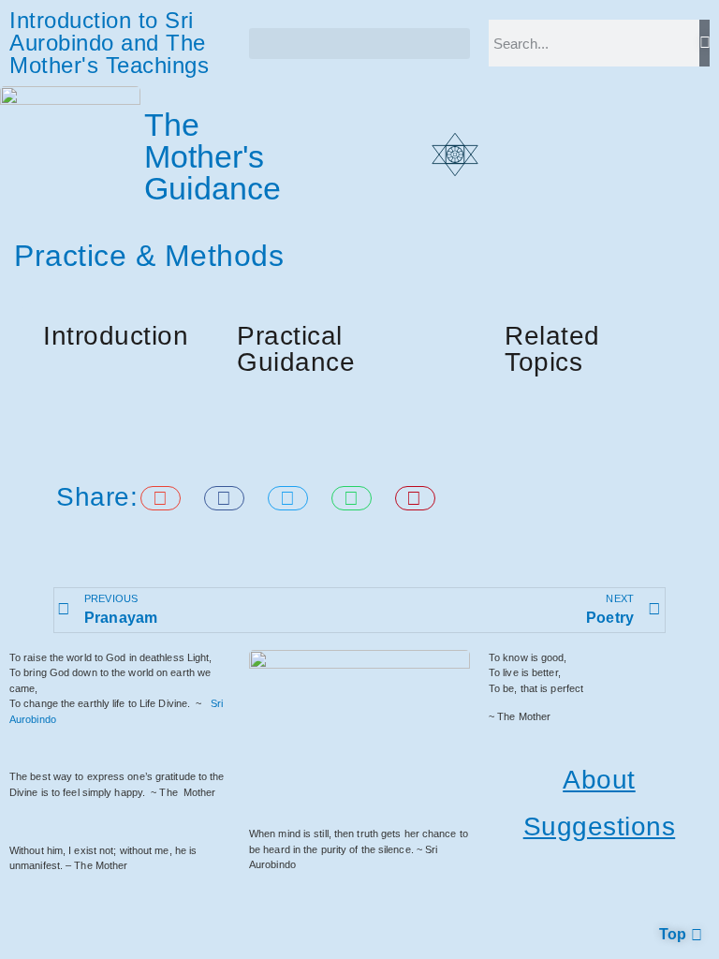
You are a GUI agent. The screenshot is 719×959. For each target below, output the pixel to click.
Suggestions (599, 826)
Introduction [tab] (115, 335)
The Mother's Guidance (213, 156)
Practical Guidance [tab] (296, 348)
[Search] (704, 43)
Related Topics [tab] (552, 348)
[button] (359, 43)
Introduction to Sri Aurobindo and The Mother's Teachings (109, 42)
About (599, 779)
